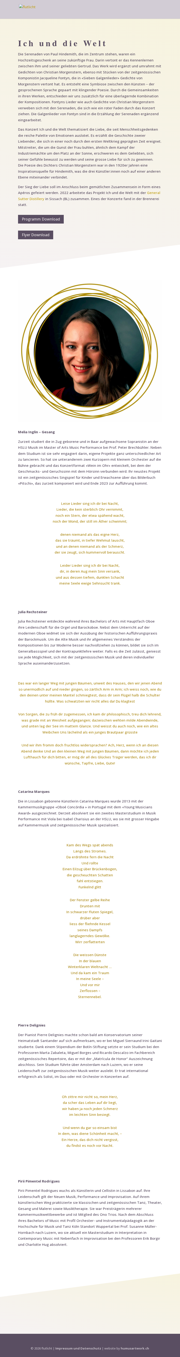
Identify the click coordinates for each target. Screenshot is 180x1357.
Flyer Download (35, 234)
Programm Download (41, 219)
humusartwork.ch (135, 1348)
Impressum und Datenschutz (78, 1348)
